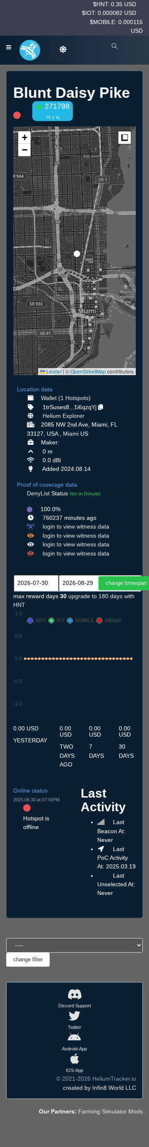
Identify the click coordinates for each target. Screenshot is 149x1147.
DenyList (38, 493)
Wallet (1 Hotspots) (66, 398)
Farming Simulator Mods (110, 1111)
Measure (124, 137)
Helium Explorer (63, 415)
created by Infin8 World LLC (99, 1087)
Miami (71, 433)
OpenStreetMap (88, 371)
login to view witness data (76, 526)
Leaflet (53, 371)
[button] (24, 137)
